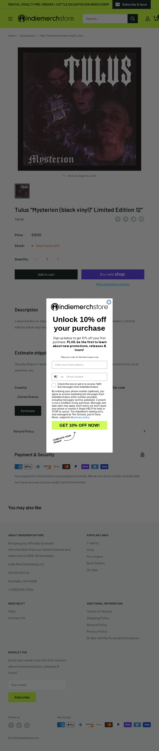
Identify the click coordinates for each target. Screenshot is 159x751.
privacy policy (81, 417)
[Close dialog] (109, 302)
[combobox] (58, 377)
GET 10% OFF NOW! (79, 425)
